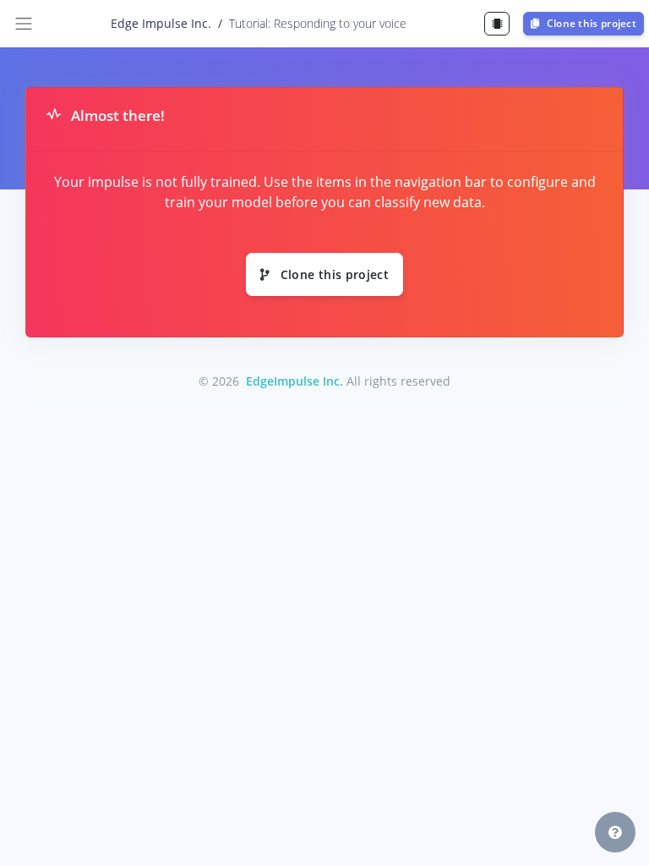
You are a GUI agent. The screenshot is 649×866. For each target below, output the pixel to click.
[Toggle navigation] (23, 23)
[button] (615, 832)
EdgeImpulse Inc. (294, 381)
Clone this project (589, 23)
